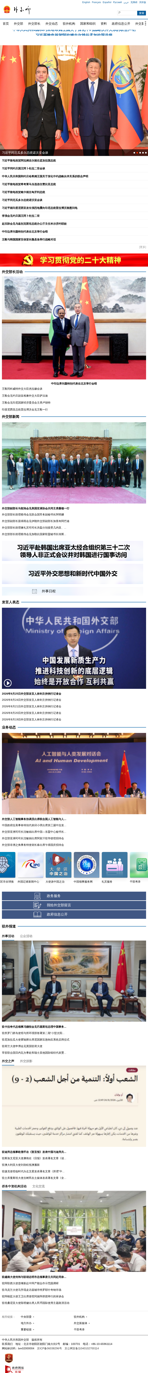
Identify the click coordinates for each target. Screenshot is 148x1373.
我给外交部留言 (59, 905)
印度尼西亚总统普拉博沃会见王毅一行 (25, 409)
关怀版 (142, 2)
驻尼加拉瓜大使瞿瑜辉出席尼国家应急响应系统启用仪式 (35, 1039)
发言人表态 (10, 602)
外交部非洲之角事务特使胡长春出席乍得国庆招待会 (33, 844)
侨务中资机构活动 (14, 1186)
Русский (117, 2)
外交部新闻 (10, 417)
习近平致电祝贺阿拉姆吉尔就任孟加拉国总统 (29, 160)
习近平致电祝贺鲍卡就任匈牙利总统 (23, 192)
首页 (6, 23)
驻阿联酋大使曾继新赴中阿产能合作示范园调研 (30, 1283)
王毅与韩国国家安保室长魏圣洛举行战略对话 (29, 239)
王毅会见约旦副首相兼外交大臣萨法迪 (25, 395)
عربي (126, 2)
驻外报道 (9, 926)
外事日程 (49, 591)
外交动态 (51, 23)
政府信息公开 (121, 23)
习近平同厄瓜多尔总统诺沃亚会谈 (22, 199)
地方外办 (26, 1323)
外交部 (18, 23)
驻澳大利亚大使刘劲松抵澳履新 (21, 1164)
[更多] (142, 246)
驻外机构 (69, 23)
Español (107, 2)
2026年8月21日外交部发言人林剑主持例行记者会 (31, 706)
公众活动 (26, 936)
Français (96, 2)
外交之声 (8, 1061)
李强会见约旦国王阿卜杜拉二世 (21, 215)
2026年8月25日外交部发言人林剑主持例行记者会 (31, 693)
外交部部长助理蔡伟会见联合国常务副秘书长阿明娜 (33, 514)
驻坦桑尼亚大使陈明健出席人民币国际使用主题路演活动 (35, 1302)
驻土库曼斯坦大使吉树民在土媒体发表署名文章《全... (34, 1177)
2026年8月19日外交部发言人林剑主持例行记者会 (31, 719)
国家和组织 (88, 23)
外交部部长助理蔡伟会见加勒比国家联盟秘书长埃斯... (34, 534)
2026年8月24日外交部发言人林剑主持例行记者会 (31, 699)
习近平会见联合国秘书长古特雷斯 (25, 152)
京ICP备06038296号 (49, 1348)
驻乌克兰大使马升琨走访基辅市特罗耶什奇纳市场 (31, 1289)
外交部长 (34, 23)
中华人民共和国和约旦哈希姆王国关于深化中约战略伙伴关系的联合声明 (45, 176)
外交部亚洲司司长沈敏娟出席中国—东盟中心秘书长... (34, 831)
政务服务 (54, 896)
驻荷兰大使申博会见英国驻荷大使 (22, 1046)
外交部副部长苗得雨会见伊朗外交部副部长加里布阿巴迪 (35, 521)
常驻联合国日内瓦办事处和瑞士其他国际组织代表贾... (34, 1052)
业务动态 (9, 727)
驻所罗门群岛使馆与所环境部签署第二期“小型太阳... (33, 1033)
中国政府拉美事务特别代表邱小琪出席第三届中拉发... (34, 825)
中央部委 (26, 1316)
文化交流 (38, 1186)
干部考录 (79, 1329)
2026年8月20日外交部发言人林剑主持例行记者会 (31, 712)
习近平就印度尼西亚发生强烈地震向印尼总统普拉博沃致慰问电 (39, 207)
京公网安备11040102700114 (82, 1348)
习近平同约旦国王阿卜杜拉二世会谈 (74, 33)
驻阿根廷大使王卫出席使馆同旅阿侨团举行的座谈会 (33, 1296)
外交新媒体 (80, 1323)
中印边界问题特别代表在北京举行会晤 (25, 231)
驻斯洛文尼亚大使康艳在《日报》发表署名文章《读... (34, 1158)
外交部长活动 (12, 272)
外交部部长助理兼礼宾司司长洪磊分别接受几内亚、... (34, 527)
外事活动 (8, 936)
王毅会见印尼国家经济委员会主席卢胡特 (26, 402)
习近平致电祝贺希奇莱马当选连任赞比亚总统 (29, 184)
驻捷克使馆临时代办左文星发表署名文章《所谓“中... (33, 1171)
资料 (104, 23)
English (86, 2)
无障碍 (133, 2)
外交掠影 (26, 1061)
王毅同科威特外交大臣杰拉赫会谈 (22, 388)
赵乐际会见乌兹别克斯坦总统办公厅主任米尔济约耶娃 (34, 223)
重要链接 (26, 1329)
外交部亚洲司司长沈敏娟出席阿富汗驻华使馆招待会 (33, 838)
